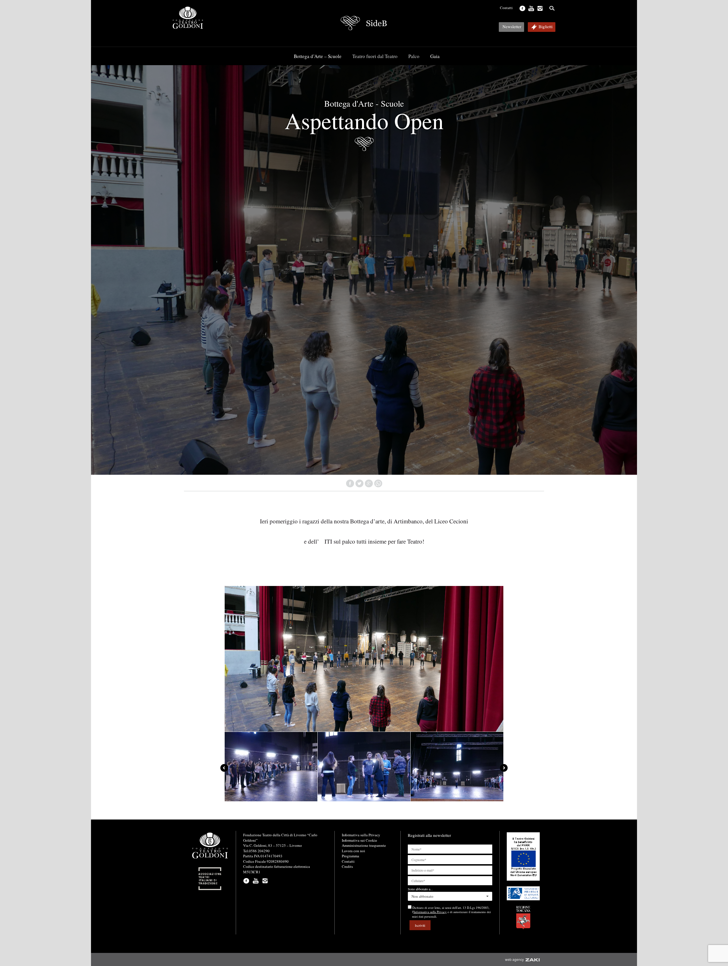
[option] (271, 767)
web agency (515, 959)
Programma (350, 855)
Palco (413, 56)
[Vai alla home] (364, 23)
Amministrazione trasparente (364, 845)
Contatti (506, 7)
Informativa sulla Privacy (361, 834)
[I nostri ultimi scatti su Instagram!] (539, 7)
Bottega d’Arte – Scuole (318, 56)
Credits (347, 866)
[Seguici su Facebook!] (522, 7)
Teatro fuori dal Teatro (375, 56)
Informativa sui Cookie (359, 840)
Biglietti (546, 26)
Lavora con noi (353, 850)
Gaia (435, 56)
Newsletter (511, 26)
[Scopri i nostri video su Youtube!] (531, 7)
